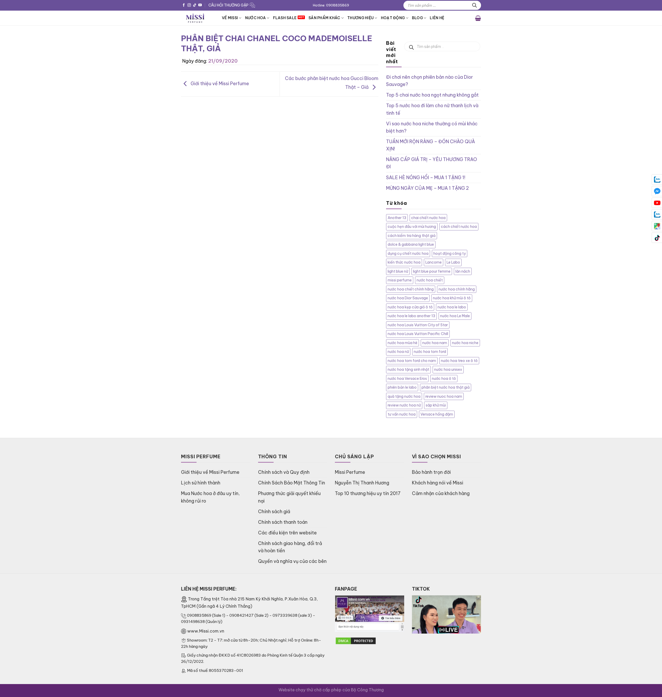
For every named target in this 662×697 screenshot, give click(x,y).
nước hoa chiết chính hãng (411, 289)
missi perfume (400, 280)
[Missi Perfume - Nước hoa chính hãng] (197, 18)
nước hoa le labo (452, 307)
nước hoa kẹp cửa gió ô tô (410, 307)
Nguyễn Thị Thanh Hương (362, 483)
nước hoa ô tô (444, 378)
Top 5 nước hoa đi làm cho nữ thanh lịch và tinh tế (432, 109)
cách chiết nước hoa (459, 226)
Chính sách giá (274, 511)
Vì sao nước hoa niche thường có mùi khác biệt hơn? (432, 127)
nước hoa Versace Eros (407, 378)
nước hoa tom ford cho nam (412, 360)
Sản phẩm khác (324, 18)
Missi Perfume (350, 472)
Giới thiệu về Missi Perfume (219, 83)
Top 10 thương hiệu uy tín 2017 (368, 493)
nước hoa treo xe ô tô (459, 360)
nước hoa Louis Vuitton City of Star (418, 325)
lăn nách (462, 271)
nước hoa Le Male (455, 316)
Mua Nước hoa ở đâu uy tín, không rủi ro (210, 497)
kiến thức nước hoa (404, 262)
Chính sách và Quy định (284, 472)
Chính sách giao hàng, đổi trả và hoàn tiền (290, 547)
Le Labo (453, 262)
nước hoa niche (465, 342)
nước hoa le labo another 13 (411, 316)
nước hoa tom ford (430, 351)
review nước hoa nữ (404, 405)
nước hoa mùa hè (402, 342)
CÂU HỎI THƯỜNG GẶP (228, 5)
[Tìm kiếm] (474, 5)
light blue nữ (398, 271)
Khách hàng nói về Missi (437, 483)
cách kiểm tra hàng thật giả (411, 235)
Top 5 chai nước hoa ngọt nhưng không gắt (432, 95)
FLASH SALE (285, 18)
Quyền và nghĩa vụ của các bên (292, 561)
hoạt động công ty (449, 253)
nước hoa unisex (448, 369)
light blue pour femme (431, 271)
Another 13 (397, 217)
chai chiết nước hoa (428, 217)
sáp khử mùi (436, 405)
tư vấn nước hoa (402, 414)
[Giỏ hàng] (478, 18)
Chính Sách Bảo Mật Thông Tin (291, 483)
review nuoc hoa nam (443, 396)
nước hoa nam (434, 342)
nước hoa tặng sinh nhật (408, 369)
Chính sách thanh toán (282, 522)
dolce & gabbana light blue (411, 244)
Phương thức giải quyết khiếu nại (289, 497)
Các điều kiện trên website (287, 533)
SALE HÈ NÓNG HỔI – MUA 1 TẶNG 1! (425, 177)
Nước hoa (255, 18)
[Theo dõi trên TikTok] (194, 5)
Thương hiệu (360, 18)
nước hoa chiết (430, 280)
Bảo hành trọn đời (431, 472)
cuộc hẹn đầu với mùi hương (412, 226)
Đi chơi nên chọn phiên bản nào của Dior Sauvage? (429, 80)
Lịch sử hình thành (200, 483)
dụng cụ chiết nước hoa (408, 253)
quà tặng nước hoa (404, 396)
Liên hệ (437, 18)
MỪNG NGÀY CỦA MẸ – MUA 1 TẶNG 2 (427, 188)
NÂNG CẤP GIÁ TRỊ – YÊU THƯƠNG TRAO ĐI (431, 163)
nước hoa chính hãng (457, 289)
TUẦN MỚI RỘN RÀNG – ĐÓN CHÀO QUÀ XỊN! (430, 145)
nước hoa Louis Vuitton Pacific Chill (418, 333)
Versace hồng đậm (436, 414)
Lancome (433, 262)
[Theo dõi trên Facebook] (183, 5)
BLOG (417, 18)
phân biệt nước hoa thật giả (446, 387)
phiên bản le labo (402, 387)
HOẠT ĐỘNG (393, 18)
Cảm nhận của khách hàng (441, 493)
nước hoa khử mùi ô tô (452, 298)
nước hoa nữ (398, 351)
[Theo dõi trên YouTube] (200, 5)
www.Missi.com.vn (205, 631)
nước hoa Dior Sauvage (408, 298)
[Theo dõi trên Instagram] (189, 5)
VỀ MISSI (230, 18)
